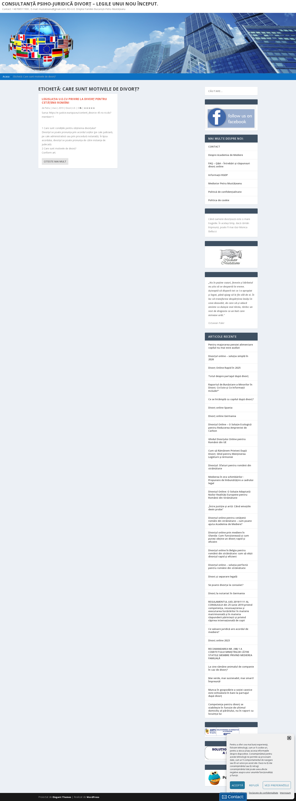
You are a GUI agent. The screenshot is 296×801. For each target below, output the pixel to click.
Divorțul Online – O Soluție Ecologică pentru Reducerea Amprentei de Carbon (229, 427)
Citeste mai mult (55, 161)
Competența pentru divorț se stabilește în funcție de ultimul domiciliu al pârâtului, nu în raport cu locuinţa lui (231, 709)
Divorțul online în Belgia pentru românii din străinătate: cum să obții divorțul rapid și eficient (230, 553)
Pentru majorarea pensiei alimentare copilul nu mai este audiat (230, 346)
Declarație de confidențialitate (263, 792)
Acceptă (237, 785)
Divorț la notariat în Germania (226, 593)
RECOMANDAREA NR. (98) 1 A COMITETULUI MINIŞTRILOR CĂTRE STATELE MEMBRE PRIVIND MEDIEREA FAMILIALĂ (230, 653)
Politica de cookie (218, 200)
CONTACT (214, 146)
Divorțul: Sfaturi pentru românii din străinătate (229, 467)
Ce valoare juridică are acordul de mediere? (228, 630)
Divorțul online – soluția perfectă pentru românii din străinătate (228, 566)
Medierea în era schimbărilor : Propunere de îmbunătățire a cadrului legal (230, 480)
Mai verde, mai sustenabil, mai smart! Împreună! (231, 679)
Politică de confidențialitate (225, 191)
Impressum (285, 792)
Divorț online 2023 (219, 640)
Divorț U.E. (71, 108)
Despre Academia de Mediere (225, 155)
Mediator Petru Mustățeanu (225, 183)
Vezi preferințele (277, 785)
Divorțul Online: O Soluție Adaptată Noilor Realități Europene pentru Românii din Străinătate (229, 494)
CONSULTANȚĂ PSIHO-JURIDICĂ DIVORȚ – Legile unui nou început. (80, 4)
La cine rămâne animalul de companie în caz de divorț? (231, 668)
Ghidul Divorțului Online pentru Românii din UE (227, 441)
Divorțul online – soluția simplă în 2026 (228, 357)
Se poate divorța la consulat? (225, 585)
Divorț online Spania (220, 407)
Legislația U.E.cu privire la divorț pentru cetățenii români (74, 100)
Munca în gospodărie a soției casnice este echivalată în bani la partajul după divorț (230, 693)
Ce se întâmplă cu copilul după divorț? (231, 399)
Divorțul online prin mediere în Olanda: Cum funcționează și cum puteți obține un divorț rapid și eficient (228, 537)
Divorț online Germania (222, 416)
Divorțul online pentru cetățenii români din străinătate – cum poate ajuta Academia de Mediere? (230, 521)
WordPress (93, 797)
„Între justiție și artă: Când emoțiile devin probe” (229, 508)
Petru (47, 108)
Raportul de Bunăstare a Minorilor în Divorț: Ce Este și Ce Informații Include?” (230, 387)
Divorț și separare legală (222, 576)
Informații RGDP (218, 175)
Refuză (254, 785)
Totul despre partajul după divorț (228, 376)
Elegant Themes (62, 797)
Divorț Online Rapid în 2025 (224, 367)
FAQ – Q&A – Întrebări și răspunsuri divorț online (229, 165)
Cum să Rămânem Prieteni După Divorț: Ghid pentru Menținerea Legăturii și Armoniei (227, 453)
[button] (289, 738)
